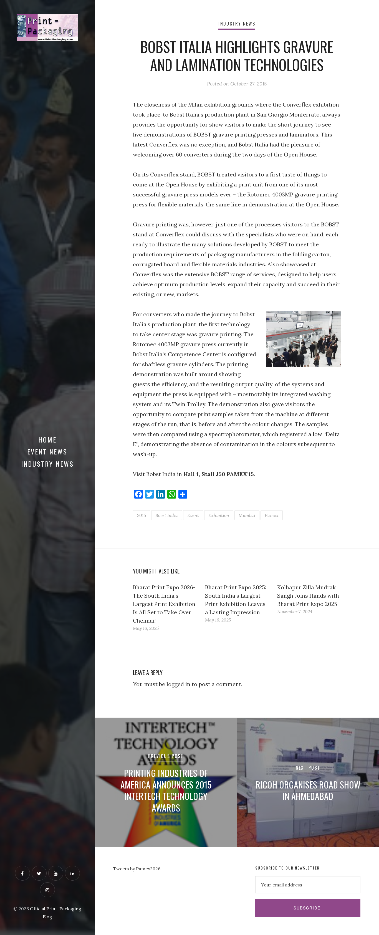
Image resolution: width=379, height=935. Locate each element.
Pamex (272, 515)
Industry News (47, 464)
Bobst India (166, 515)
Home (47, 439)
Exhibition (218, 515)
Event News (47, 451)
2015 (141, 515)
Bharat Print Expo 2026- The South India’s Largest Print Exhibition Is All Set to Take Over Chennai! (164, 604)
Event (193, 515)
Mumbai (247, 515)
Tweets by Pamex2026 (136, 868)
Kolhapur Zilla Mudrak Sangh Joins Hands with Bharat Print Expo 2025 (308, 595)
